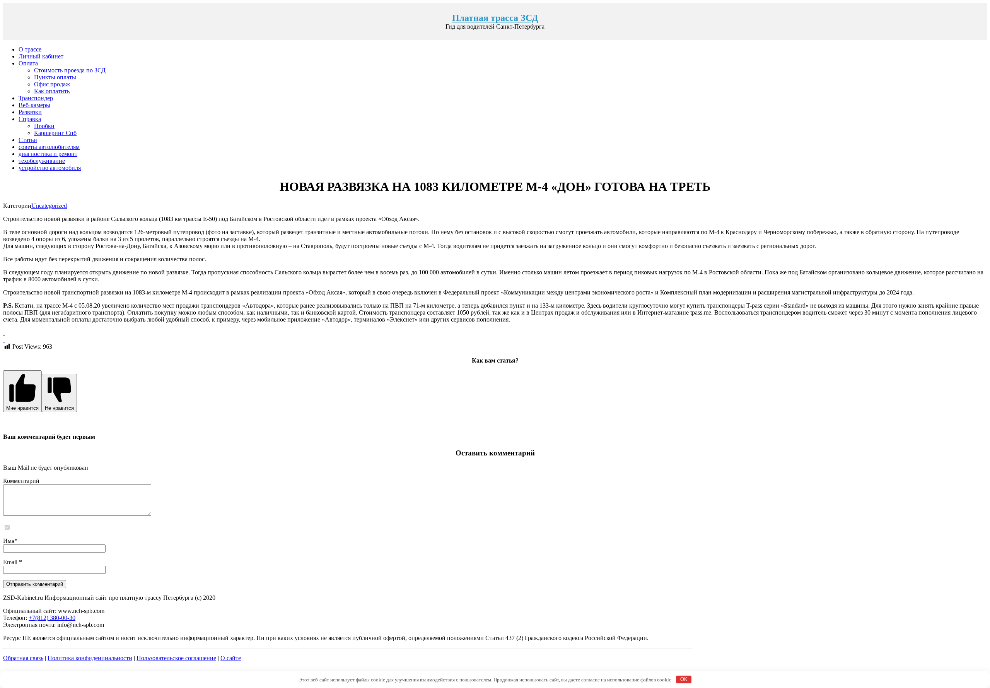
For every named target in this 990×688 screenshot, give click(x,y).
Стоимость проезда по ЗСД (70, 70)
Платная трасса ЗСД (495, 18)
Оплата (28, 63)
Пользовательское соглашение (176, 658)
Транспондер (36, 98)
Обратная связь (23, 658)
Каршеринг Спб (55, 133)
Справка (30, 119)
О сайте (230, 658)
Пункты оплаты (55, 77)
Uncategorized (49, 205)
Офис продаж (52, 84)
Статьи (28, 140)
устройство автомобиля (50, 167)
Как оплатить (52, 91)
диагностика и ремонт (48, 154)
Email (11, 562)
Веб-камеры (34, 105)
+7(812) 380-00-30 (52, 617)
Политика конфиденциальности (90, 658)
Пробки (44, 126)
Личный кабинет (41, 56)
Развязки (30, 112)
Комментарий (21, 480)
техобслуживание (42, 160)
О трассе (30, 49)
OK (684, 679)
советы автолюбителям (49, 147)
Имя (8, 540)
